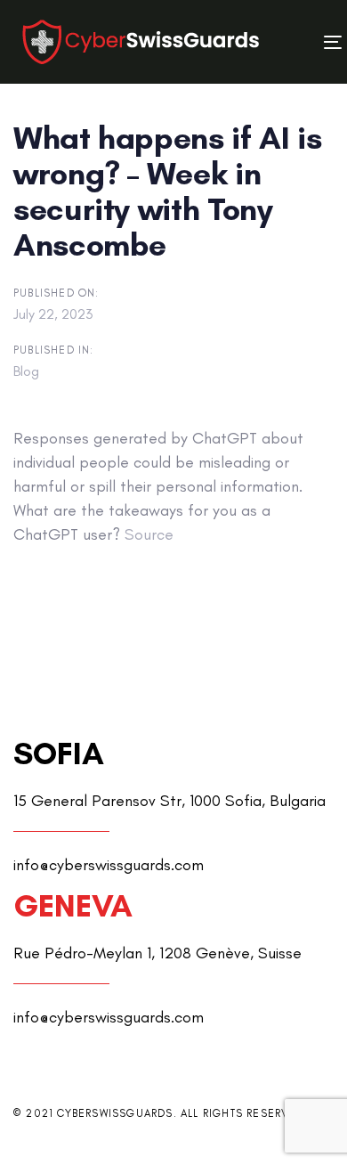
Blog (26, 371)
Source (149, 534)
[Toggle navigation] (291, 42)
